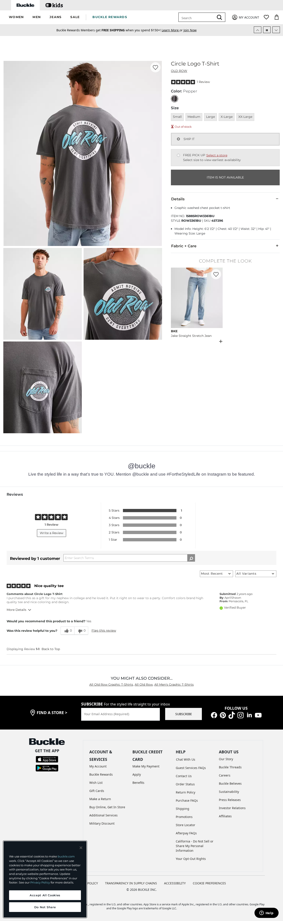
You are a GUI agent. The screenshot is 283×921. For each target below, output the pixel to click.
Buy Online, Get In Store (107, 807)
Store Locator (185, 825)
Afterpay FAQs (186, 833)
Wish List (96, 782)
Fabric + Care (184, 246)
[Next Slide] (276, 29)
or (173, 30)
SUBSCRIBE (183, 714)
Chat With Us (185, 759)
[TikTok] (231, 715)
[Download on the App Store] (47, 759)
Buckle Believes (230, 783)
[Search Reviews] (191, 558)
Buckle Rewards (101, 774)
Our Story (226, 759)
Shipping (182, 809)
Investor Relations (232, 808)
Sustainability (229, 792)
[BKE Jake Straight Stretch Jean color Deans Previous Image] (176, 298)
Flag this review (104, 630)
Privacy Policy (40, 882)
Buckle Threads (230, 767)
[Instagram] (240, 715)
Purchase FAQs (187, 800)
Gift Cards (96, 791)
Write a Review (51, 533)
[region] (45, 879)
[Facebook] (214, 715)
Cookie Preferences (209, 883)
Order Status (185, 784)
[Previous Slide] (257, 29)
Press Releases (230, 800)
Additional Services (103, 815)
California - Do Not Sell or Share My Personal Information (194, 846)
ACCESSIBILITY (175, 883)
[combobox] (197, 17)
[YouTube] (258, 715)
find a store (52, 712)
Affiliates (225, 816)
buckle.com (66, 856)
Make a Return (100, 799)
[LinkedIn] (249, 715)
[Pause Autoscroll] (267, 29)
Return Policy (185, 792)
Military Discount (102, 823)
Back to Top (51, 649)
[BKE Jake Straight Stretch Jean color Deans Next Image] (217, 298)
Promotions (184, 817)
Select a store (216, 155)
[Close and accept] (81, 848)
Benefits (138, 782)
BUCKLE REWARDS (109, 17)
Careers (224, 775)
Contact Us (184, 776)
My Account (98, 766)
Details (178, 199)
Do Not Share (45, 907)
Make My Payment (145, 766)
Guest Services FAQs (191, 768)
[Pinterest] (222, 715)
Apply (136, 774)
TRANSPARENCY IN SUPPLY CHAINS (131, 883)
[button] (16, 17)
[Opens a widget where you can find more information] (266, 913)
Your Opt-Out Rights (191, 859)
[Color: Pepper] (174, 98)
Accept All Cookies (45, 895)
